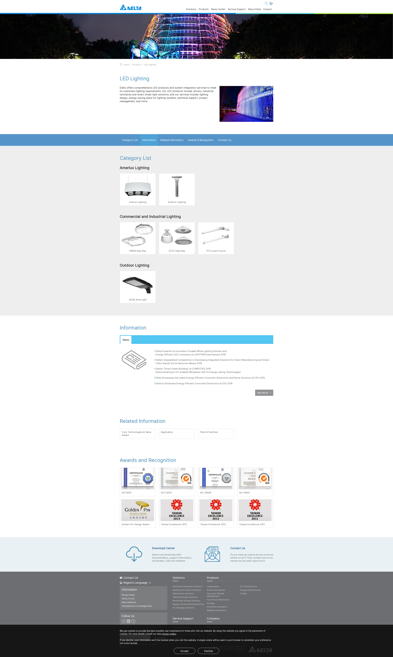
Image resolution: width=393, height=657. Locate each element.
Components (213, 586)
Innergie (211, 603)
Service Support (237, 9)
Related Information (171, 140)
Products (204, 9)
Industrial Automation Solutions (188, 586)
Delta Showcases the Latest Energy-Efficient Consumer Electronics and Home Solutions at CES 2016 (210, 377)
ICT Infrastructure (248, 586)
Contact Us (224, 140)
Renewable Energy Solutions (186, 600)
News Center (218, 9)
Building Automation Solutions (187, 590)
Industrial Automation (217, 606)
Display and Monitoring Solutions (188, 604)
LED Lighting (150, 64)
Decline (208, 651)
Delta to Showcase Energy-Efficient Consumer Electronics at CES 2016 (194, 383)
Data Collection (129, 602)
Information (149, 140)
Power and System (216, 590)
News (126, 339)
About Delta (254, 9)
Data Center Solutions (183, 593)
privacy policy (169, 634)
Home (126, 64)
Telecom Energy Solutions (185, 597)
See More (262, 392)
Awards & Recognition (200, 140)
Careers (267, 9)
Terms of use (128, 598)
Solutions (191, 9)
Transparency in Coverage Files (137, 606)
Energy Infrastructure (250, 590)
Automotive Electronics (218, 599)
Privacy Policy (128, 595)
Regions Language (135, 582)
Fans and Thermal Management (215, 594)
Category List (130, 140)
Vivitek (243, 593)
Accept (184, 651)
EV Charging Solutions (183, 607)
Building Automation (216, 610)
